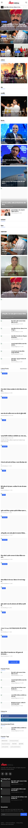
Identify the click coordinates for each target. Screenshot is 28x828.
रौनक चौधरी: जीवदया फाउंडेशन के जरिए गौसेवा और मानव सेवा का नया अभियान (12, 7)
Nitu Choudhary (5, 142)
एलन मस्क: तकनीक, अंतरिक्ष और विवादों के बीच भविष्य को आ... (14, 203)
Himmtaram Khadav (14, 740)
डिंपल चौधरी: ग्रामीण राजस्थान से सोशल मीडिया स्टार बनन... (21, 54)
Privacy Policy (19, 822)
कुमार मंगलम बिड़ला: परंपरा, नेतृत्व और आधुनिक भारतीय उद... (18, 210)
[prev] (24, 7)
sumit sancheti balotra (15, 746)
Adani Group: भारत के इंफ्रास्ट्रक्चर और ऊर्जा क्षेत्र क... (13, 182)
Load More (13, 662)
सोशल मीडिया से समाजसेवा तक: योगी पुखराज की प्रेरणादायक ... (19, 336)
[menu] (2, 2)
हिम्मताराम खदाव (4, 740)
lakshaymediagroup (5, 41)
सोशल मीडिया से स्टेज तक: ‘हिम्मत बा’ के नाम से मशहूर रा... (19, 329)
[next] (26, 7)
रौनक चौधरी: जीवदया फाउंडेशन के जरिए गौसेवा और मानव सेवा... (13, 250)
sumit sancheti (5, 746)
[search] (26, 2)
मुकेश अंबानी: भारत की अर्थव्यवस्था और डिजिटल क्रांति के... (13, 161)
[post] (14, 19)
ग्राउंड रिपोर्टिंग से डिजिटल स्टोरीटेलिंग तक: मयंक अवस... (6, 54)
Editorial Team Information (7, 824)
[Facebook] (2, 773)
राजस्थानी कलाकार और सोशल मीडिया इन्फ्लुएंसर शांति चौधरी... (17, 352)
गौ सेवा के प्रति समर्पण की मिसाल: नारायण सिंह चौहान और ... (14, 293)
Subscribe (23, 814)
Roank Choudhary (4, 28)
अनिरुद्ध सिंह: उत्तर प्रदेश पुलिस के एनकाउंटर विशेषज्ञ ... (14, 314)
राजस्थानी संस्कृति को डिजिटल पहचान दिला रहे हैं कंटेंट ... (18, 344)
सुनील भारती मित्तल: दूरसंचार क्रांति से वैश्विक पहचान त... (14, 139)
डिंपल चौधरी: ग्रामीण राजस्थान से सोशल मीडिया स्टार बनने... (18, 321)
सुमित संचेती (21, 743)
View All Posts (23, 368)
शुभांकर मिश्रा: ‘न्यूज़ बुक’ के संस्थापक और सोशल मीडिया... (18, 359)
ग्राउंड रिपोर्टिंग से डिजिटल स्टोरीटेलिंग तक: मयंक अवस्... (13, 112)
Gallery (2, 822)
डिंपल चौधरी (14, 743)
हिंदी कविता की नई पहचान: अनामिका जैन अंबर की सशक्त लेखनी (13, 79)
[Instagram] (6, 773)
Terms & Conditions (10, 822)
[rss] (10, 773)
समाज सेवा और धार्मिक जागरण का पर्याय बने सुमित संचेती (13, 272)
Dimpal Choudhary (6, 743)
